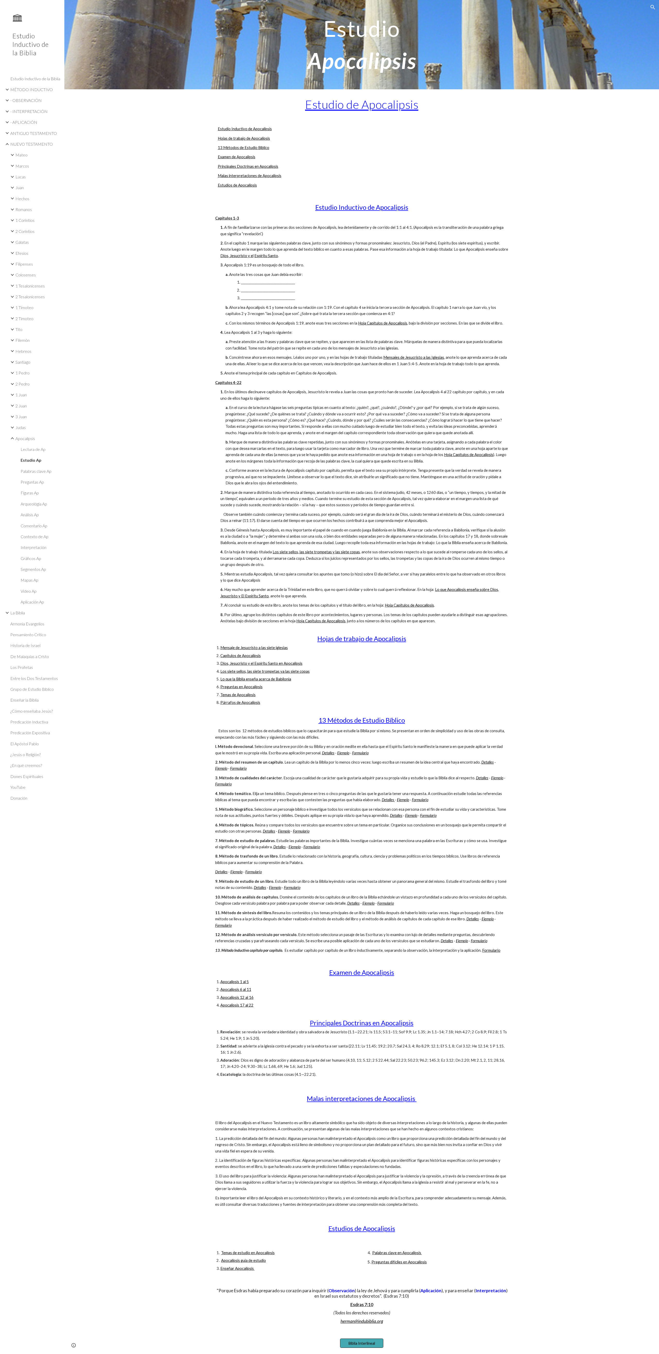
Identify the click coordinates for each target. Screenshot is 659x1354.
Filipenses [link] (24, 263)
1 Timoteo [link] (24, 307)
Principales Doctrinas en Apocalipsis (248, 166)
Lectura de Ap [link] (33, 449)
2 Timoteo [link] (24, 318)
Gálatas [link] (22, 242)
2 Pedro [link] (22, 383)
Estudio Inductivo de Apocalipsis (245, 129)
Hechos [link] (22, 198)
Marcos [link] (22, 165)
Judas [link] (20, 427)
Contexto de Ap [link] (34, 536)
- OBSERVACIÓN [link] (26, 100)
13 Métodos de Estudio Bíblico (243, 147)
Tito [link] (18, 329)
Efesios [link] (21, 253)
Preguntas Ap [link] (32, 481)
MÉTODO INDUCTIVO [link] (31, 89)
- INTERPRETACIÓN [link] (29, 111)
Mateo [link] (21, 154)
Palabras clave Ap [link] (36, 471)
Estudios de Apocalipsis (237, 185)
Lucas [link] (20, 176)
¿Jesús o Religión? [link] (25, 754)
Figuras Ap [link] (30, 492)
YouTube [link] (17, 787)
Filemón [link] (22, 340)
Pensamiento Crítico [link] (28, 634)
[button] (653, 7)
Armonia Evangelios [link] (27, 623)
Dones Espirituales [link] (26, 776)
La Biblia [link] (17, 612)
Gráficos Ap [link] (31, 558)
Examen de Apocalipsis (236, 157)
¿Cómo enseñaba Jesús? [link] (31, 711)
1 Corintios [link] (24, 220)
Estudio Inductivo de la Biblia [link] (35, 78)
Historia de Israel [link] (25, 645)
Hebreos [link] (23, 351)
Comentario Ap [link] (34, 525)
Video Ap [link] (29, 591)
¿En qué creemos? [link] (26, 765)
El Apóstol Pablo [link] (24, 743)
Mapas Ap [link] (29, 580)
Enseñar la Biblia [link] (24, 699)
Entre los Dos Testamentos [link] (34, 678)
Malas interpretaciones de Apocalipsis (249, 175)
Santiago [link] (22, 362)
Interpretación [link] (33, 547)
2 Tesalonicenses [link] (30, 296)
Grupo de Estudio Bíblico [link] (32, 689)
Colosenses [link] (25, 274)
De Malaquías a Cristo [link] (29, 656)
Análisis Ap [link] (30, 514)
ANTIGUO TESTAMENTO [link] (33, 133)
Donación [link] (18, 798)
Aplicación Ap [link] (32, 601)
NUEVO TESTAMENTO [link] (31, 144)
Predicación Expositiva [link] (30, 732)
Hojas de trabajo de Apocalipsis (244, 138)
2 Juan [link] (21, 405)
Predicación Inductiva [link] (29, 721)
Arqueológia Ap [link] (34, 503)
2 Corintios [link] (24, 231)
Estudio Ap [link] (31, 460)
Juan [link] (19, 187)
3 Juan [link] (21, 416)
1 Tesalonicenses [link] (30, 285)
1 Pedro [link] (22, 372)
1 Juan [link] (21, 394)
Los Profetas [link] (21, 667)
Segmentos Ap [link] (33, 569)
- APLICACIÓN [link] (23, 122)
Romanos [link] (23, 209)
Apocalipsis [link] (25, 438)
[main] (361, 44)
